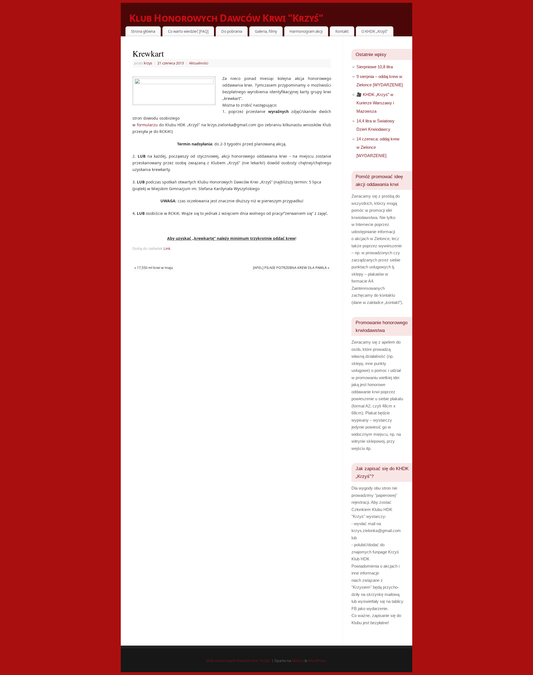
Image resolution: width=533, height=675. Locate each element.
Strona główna (143, 31)
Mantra (298, 660)
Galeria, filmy (266, 31)
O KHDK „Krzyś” (374, 31)
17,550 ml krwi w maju (153, 267)
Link (167, 248)
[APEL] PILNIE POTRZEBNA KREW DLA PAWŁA (291, 267)
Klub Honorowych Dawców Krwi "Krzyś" (226, 18)
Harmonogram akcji (306, 31)
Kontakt (342, 31)
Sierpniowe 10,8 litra (374, 66)
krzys (148, 63)
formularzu (147, 124)
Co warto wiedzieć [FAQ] (188, 31)
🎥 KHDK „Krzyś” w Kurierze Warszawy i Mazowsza (375, 103)
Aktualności (198, 63)
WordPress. (317, 660)
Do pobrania (231, 31)
